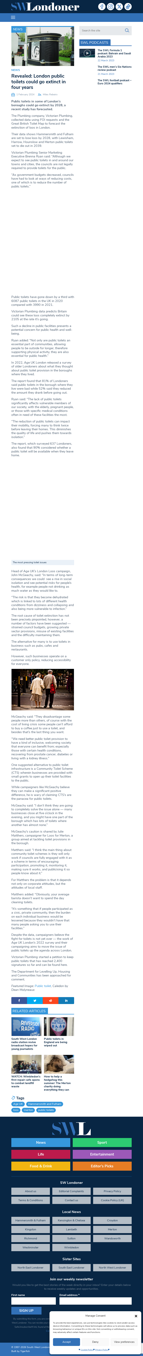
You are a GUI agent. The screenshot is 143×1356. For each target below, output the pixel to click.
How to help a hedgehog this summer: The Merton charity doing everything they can (57, 1083)
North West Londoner (112, 1268)
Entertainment (102, 1154)
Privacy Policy (101, 1349)
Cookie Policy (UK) (112, 1200)
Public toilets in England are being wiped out (55, 1042)
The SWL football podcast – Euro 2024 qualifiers (114, 82)
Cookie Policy (87, 1349)
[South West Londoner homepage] (45, 7)
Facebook (102, 6)
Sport (102, 1142)
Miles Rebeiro (50, 94)
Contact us (71, 1200)
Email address (69, 1295)
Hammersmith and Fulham (44, 1104)
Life (41, 1154)
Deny (95, 1342)
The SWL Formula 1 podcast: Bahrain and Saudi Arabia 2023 (114, 53)
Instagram (110, 6)
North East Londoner (30, 1268)
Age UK (18, 1104)
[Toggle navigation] (13, 17)
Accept (66, 1342)
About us (30, 1191)
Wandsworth (112, 1238)
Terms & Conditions (30, 1200)
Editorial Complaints (71, 1191)
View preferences (124, 1342)
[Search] (127, 30)
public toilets (46, 1110)
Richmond (30, 1238)
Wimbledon (71, 1247)
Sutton (71, 1238)
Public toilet (43, 986)
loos (15, 1110)
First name (18, 1295)
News (17, 29)
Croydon (112, 1220)
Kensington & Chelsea (71, 1220)
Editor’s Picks (102, 1166)
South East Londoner (71, 1268)
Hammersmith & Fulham (30, 1220)
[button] (136, 1315)
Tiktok (128, 6)
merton (28, 1110)
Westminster (30, 1247)
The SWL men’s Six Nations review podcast (114, 68)
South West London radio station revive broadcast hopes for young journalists (24, 1044)
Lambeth (71, 1229)
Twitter (119, 6)
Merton (112, 1229)
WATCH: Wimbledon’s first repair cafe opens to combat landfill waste (25, 1082)
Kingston (30, 1229)
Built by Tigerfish (20, 1351)
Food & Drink (41, 1166)
